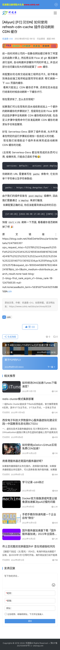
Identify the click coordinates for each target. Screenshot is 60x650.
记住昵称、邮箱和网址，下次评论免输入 (25, 614)
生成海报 (11, 336)
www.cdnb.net (31, 4)
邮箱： (9, 600)
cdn (10, 291)
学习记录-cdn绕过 (33, 482)
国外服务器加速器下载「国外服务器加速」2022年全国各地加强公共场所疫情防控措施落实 (39, 532)
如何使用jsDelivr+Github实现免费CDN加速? (39, 446)
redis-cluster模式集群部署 (18, 399)
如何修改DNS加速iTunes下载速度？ (39, 384)
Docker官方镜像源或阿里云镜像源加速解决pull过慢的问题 (39, 500)
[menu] (55, 13)
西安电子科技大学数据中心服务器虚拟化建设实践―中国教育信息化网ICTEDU (29, 422)
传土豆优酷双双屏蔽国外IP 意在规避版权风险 (28, 546)
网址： (9, 608)
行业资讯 (41, 38)
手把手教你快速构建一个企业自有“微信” (39, 516)
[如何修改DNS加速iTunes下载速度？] (11, 386)
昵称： (9, 593)
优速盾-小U (7, 38)
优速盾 (28, 643)
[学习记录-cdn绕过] (11, 486)
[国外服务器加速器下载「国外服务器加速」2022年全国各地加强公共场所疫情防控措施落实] (11, 534)
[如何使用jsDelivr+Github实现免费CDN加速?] (11, 449)
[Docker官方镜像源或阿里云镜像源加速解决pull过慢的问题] (11, 502)
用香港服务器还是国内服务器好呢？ (23, 460)
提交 (30, 621)
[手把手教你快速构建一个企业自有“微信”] (11, 518)
